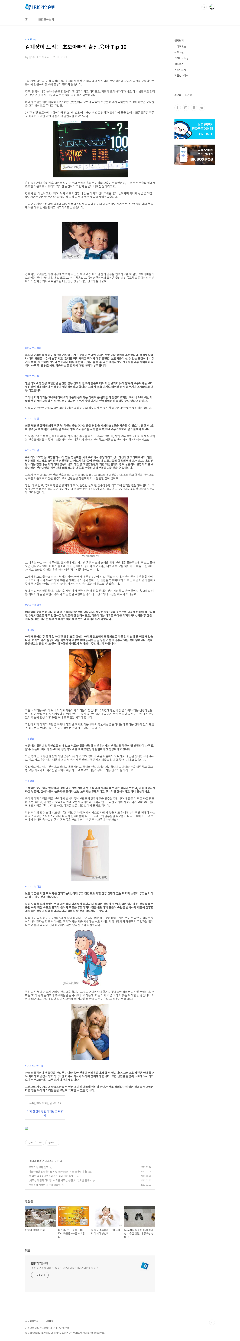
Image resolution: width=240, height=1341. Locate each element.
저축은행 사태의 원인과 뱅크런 (45, 1184)
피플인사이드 (181, 75)
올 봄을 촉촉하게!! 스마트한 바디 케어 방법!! (52, 1176)
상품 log (179, 52)
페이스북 (177, 108)
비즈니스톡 (180, 69)
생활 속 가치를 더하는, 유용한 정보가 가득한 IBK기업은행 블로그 (64, 1268)
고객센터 (50, 1321)
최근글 (177, 94)
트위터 (194, 108)
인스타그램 (186, 108)
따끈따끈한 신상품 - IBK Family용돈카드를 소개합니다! (58, 1171)
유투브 (202, 108)
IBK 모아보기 (46, 19)
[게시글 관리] (40, 1142)
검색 (204, 7)
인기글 (188, 94)
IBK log (178, 64)
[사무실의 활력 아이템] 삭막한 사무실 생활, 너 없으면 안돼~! (60, 1180)
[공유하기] (36, 1142)
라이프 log (35, 1161)
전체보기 (179, 40)
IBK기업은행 (39, 1263)
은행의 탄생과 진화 (38, 1167)
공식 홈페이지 (31, 1321)
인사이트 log (181, 58)
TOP (212, 1322)
